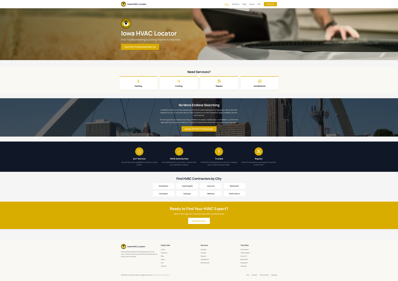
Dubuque (243, 266)
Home (226, 4)
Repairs (203, 256)
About (251, 4)
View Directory (199, 221)
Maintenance (205, 263)
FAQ (259, 4)
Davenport (244, 263)
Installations (205, 259)
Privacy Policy (264, 275)
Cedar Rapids (245, 253)
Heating (203, 249)
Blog (244, 4)
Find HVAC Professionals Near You (140, 47)
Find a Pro (270, 4)
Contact (164, 266)
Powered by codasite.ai (162, 275)
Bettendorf (244, 259)
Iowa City (243, 256)
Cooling (203, 253)
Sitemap (274, 275)
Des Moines (244, 249)
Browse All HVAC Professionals (199, 129)
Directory (235, 4)
